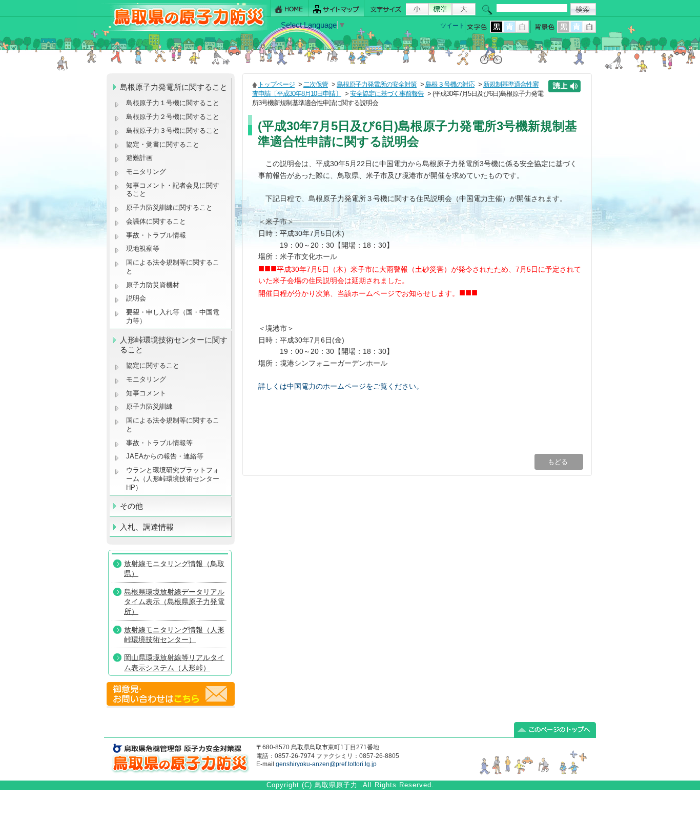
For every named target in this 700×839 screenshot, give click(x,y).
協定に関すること (152, 365)
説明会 (136, 298)
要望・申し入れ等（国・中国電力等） (172, 316)
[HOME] (290, 8)
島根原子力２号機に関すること (172, 117)
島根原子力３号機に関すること (172, 130)
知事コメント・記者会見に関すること (172, 190)
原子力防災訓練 (149, 406)
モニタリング (146, 171)
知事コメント (146, 393)
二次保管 (315, 84)
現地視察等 (142, 248)
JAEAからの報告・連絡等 (164, 456)
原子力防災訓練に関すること (169, 207)
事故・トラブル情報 (158, 235)
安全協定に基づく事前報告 (387, 93)
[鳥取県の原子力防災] (185, 29)
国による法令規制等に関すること (172, 266)
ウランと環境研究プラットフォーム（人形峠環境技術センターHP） (172, 478)
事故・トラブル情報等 (160, 443)
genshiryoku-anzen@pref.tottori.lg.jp (326, 764)
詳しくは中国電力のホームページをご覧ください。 (340, 386)
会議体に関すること (156, 221)
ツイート (452, 25)
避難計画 (139, 158)
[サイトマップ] (336, 8)
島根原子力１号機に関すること (172, 103)
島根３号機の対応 (450, 84)
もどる (559, 462)
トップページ (276, 84)
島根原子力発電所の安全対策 (377, 84)
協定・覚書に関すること (162, 144)
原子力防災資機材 (152, 285)
